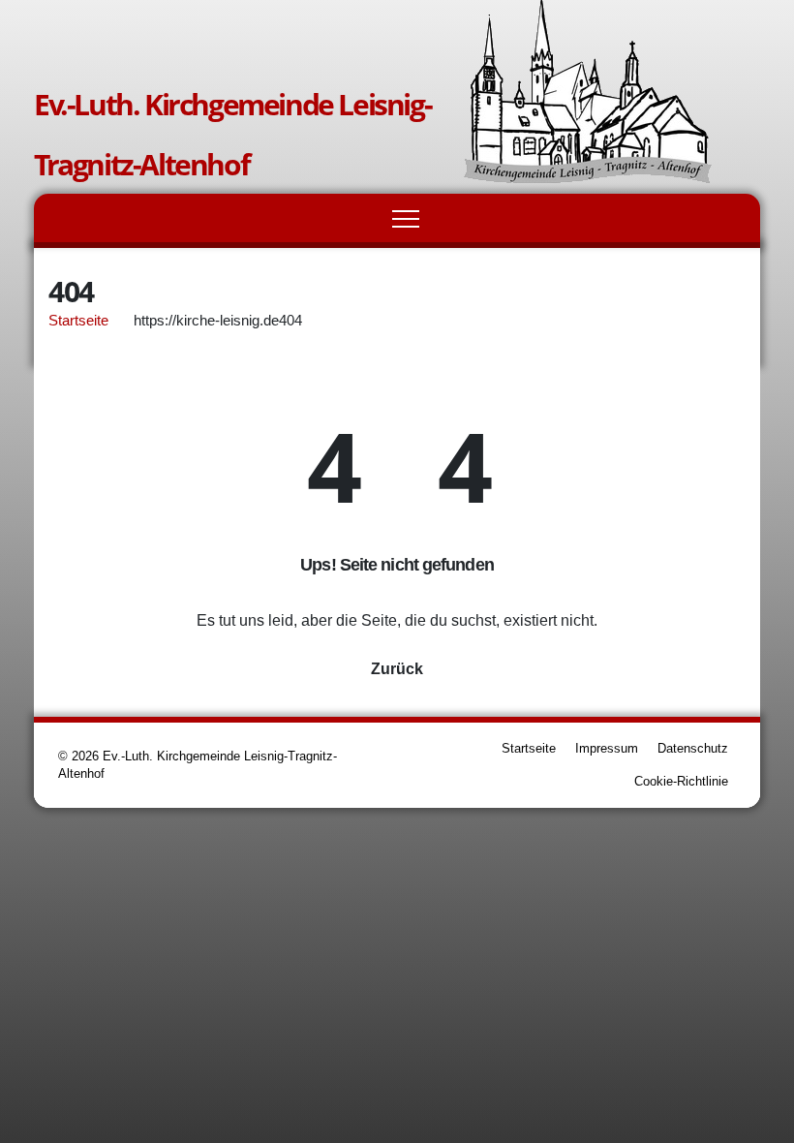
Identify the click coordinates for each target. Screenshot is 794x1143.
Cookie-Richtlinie (681, 781)
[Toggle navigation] (406, 217)
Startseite (78, 320)
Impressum (606, 748)
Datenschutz (692, 748)
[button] (725, 217)
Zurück (397, 669)
